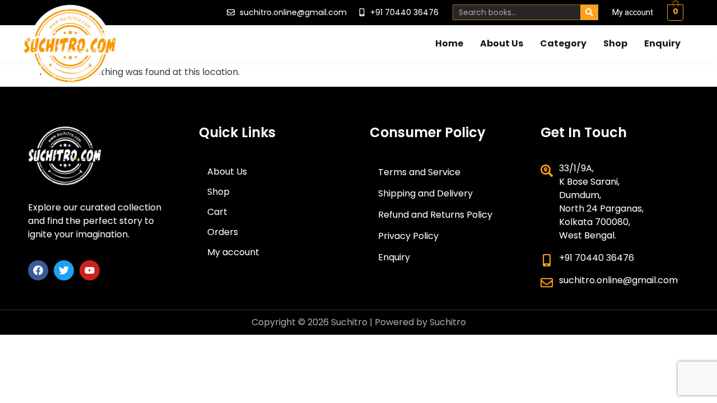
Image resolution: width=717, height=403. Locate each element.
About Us (501, 43)
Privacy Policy (408, 235)
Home (449, 43)
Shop (615, 43)
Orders (222, 232)
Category (563, 43)
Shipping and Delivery (425, 193)
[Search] (589, 12)
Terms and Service (419, 172)
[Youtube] (90, 270)
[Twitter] (64, 270)
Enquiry (662, 43)
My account (632, 12)
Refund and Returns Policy (435, 214)
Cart (217, 211)
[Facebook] (38, 270)
